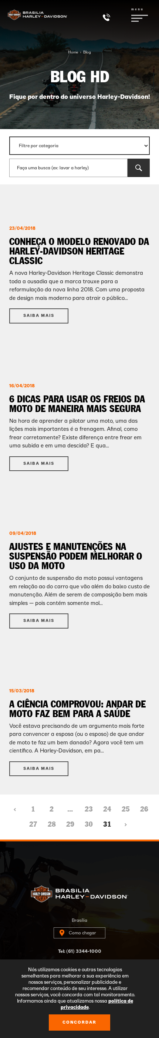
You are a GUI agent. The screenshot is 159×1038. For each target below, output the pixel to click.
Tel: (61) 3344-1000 (79, 951)
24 (107, 809)
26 (144, 809)
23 (89, 809)
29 (70, 824)
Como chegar (82, 933)
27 (33, 824)
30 (89, 824)
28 (52, 824)
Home (73, 52)
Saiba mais (38, 316)
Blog (87, 52)
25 (126, 809)
